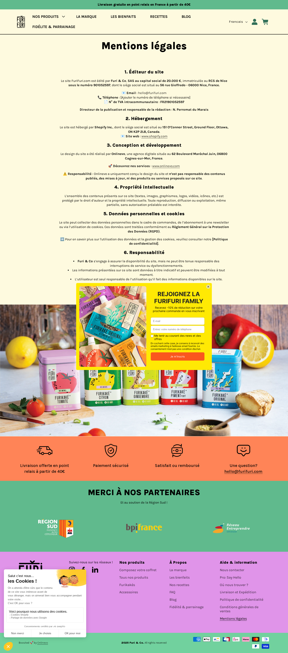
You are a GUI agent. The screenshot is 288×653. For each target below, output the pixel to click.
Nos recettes (179, 585)
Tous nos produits (133, 577)
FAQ (172, 592)
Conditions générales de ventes (239, 609)
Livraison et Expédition (238, 592)
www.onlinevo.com (166, 166)
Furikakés (127, 585)
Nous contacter (232, 570)
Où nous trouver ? (234, 585)
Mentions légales (233, 619)
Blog (173, 600)
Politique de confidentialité (241, 600)
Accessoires (128, 592)
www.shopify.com (154, 136)
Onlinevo (42, 642)
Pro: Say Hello (230, 577)
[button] (47, 17)
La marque (178, 570)
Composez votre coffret (138, 570)
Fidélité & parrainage (186, 607)
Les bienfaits (179, 577)
